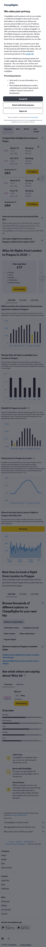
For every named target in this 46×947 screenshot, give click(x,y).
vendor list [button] (30, 54)
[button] (23, 98)
